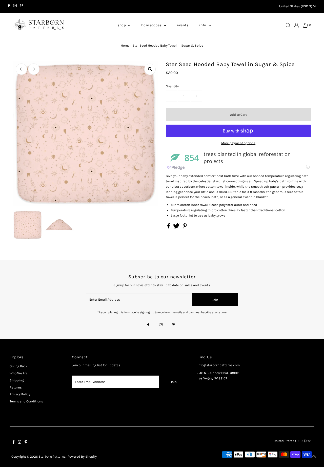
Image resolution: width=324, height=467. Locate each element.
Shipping (17, 380)
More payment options (238, 143)
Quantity (172, 86)
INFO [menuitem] (203, 25)
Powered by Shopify (82, 456)
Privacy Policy (20, 394)
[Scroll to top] (314, 457)
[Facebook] (9, 6)
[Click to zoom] (150, 69)
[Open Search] (288, 25)
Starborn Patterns (52, 456)
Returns (16, 387)
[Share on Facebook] (169, 227)
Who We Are (19, 373)
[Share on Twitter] (176, 227)
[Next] (33, 69)
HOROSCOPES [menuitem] (152, 25)
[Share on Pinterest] (185, 227)
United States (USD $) (296, 6)
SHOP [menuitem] (122, 25)
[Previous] (21, 69)
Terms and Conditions (26, 401)
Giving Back (18, 366)
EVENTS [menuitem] (182, 25)
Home (125, 45)
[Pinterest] (21, 6)
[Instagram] (15, 6)
